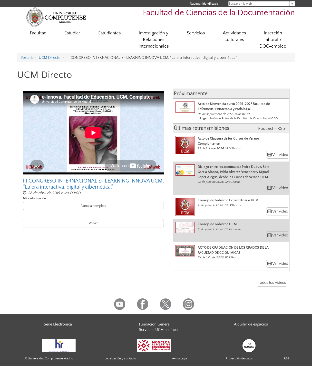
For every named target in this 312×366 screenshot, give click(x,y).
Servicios (196, 33)
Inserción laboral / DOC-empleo (272, 39)
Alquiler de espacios (251, 324)
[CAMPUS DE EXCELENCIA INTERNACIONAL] (154, 345)
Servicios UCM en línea (158, 329)
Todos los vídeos (272, 282)
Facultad (38, 33)
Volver (93, 223)
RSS (286, 358)
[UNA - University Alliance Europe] (249, 345)
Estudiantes (109, 33)
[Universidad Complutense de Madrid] (56, 17)
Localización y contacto (120, 358)
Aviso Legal (179, 358)
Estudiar (72, 33)
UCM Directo (49, 57)
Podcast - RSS (271, 128)
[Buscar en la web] (292, 3)
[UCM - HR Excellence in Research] (59, 345)
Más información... (35, 198)
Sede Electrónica (58, 324)
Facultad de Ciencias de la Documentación (219, 12)
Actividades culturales (234, 36)
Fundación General (155, 324)
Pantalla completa (93, 206)
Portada (27, 57)
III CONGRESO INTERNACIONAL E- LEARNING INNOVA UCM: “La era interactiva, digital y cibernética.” (93, 184)
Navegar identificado (204, 3)
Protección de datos (239, 358)
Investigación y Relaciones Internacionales (153, 39)
